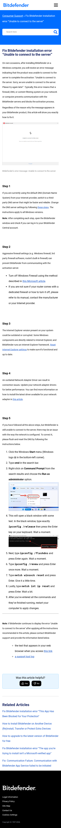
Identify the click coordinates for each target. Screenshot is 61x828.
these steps (43, 207)
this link (48, 651)
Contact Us (7, 810)
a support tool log (24, 656)
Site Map (6, 806)
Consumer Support (12, 15)
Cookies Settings (9, 815)
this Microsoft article (34, 281)
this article (18, 399)
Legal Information (10, 797)
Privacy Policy (8, 801)
